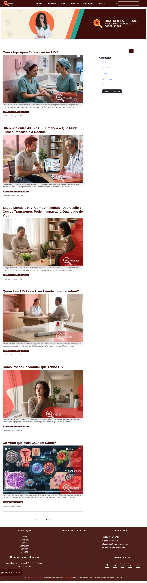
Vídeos (104, 73)
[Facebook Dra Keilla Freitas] (115, 565)
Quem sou (51, 3)
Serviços (75, 3)
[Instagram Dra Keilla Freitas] (107, 565)
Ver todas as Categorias (112, 91)
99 (47, 519)
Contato (101, 3)
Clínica (63, 3)
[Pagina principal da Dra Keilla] (9, 3)
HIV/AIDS (7, 112)
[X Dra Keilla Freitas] (130, 565)
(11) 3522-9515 (111, 540)
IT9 (64, 578)
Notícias (25, 112)
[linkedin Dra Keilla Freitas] (138, 565)
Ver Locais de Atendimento (113, 547)
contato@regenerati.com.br (116, 544)
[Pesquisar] (143, 3)
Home (39, 3)
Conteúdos (88, 3)
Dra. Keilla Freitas (36, 578)
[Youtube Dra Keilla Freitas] (122, 565)
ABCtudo (69, 578)
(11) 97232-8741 (111, 537)
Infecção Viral (9, 502)
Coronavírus (106, 85)
